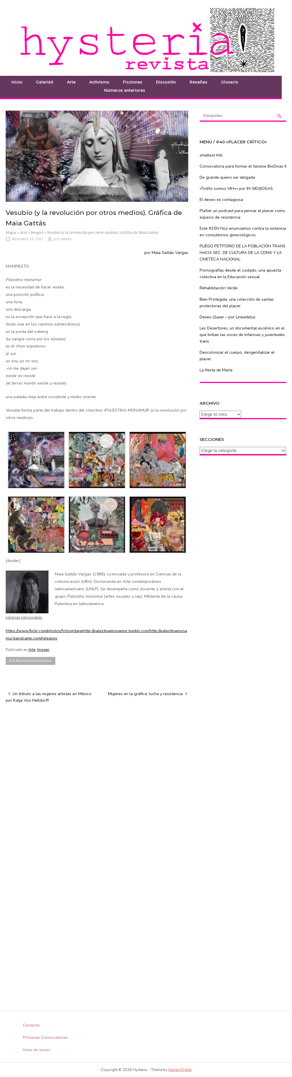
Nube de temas (36, 1050)
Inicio (16, 82)
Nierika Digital (180, 1069)
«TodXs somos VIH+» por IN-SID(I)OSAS (236, 188)
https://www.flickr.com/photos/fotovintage (44, 631)
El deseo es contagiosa (221, 199)
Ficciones (132, 82)
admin (65, 239)
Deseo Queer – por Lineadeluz (228, 317)
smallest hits (211, 155)
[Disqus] (97, 781)
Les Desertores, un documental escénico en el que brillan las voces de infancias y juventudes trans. (242, 334)
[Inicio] (146, 39)
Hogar (11, 233)
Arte (23, 233)
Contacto (31, 1025)
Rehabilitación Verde (219, 288)
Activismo (99, 82)
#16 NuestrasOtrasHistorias (30, 660)
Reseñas (198, 82)
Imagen (37, 233)
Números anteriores (124, 90)
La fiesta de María (216, 370)
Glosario (229, 82)
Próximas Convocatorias (45, 1037)
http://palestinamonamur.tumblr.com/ (116, 631)
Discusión (166, 82)
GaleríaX (44, 82)
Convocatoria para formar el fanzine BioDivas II (243, 166)
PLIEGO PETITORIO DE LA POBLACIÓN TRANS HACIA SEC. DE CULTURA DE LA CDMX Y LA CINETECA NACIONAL (242, 252)
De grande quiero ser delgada (227, 177)
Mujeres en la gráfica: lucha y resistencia (145, 694)
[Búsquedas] (279, 116)
